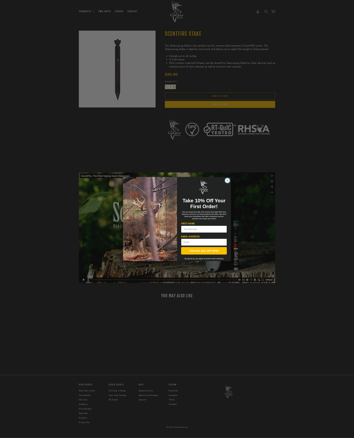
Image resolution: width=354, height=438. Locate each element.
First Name (188, 223)
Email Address (190, 236)
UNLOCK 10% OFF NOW (204, 250)
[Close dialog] (227, 180)
